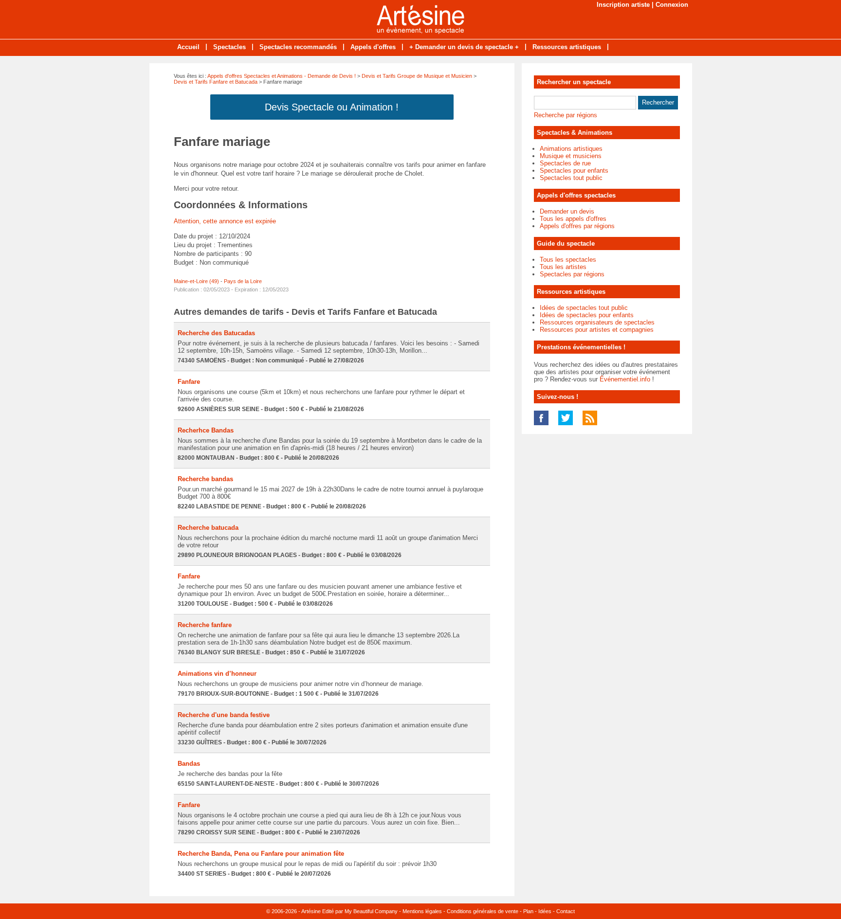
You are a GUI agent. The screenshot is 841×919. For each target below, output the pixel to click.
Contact (565, 911)
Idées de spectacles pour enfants (587, 315)
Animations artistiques (571, 148)
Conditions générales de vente (482, 911)
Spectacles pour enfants (574, 170)
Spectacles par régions (572, 274)
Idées (544, 911)
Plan (528, 911)
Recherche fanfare (205, 625)
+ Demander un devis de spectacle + (464, 47)
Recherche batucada (208, 527)
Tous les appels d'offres (573, 218)
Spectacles (229, 47)
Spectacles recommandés (298, 47)
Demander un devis (567, 211)
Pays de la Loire (243, 281)
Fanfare (189, 381)
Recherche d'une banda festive (224, 715)
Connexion (672, 4)
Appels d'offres (373, 47)
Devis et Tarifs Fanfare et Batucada (215, 82)
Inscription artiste (623, 4)
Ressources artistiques (566, 47)
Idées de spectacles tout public (584, 307)
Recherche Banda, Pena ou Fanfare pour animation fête (261, 853)
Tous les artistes (563, 266)
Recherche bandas (205, 479)
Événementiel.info (625, 379)
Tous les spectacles (568, 259)
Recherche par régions (565, 115)
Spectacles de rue (565, 163)
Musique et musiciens (571, 156)
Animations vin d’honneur (217, 673)
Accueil (188, 47)
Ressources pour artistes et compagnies (597, 329)
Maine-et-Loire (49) (196, 281)
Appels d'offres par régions (577, 226)
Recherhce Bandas (206, 430)
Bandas (189, 763)
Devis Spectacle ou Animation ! (332, 107)
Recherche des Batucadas (216, 333)
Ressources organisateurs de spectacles (597, 322)
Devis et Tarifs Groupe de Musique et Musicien (417, 76)
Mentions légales (422, 911)
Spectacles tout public (571, 177)
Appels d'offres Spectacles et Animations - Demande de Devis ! (281, 76)
